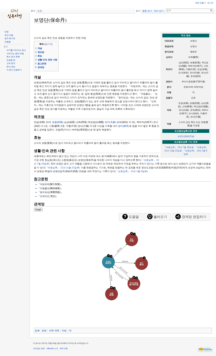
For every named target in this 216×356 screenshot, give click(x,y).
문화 (44, 330)
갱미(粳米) (123, 126)
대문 (7, 32)
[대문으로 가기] (14, 13)
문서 (33, 11)
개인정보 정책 (39, 348)
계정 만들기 (200, 3)
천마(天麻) (110, 122)
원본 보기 (147, 11)
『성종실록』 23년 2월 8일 (130, 171)
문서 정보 (11, 67)
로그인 (210, 3)
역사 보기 (159, 11)
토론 (39, 11)
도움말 (8, 42)
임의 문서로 (10, 38)
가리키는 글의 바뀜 (15, 53)
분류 (37, 330)
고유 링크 (11, 63)
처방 (64, 330)
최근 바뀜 (9, 35)
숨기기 (48, 44)
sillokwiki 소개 (52, 348)
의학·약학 (54, 330)
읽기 (138, 11)
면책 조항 (64, 348)
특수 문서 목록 (13, 57)
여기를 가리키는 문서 (16, 50)
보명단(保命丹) (185, 136)
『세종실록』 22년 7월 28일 (177, 147)
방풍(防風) (57, 122)
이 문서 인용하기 (14, 70)
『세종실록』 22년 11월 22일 (61, 167)
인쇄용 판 (11, 60)
